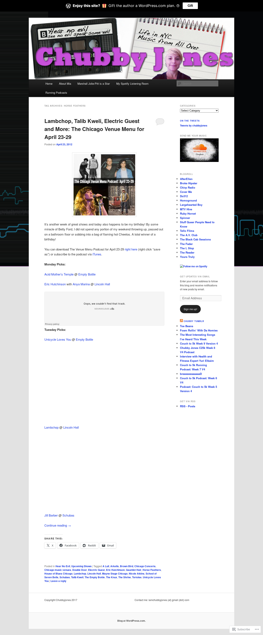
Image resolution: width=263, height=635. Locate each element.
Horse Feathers (152, 570)
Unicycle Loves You (57, 339)
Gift (190, 5)
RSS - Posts (187, 406)
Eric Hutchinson (55, 284)
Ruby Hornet (188, 213)
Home (48, 83)
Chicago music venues (57, 570)
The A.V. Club (188, 235)
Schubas (68, 515)
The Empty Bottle (95, 577)
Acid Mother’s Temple (59, 274)
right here (131, 249)
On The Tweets (190, 120)
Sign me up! (190, 309)
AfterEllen (186, 179)
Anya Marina (81, 284)
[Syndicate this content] (181, 321)
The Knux (111, 577)
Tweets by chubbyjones (193, 125)
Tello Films (187, 231)
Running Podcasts (56, 92)
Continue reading (57, 525)
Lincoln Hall (102, 284)
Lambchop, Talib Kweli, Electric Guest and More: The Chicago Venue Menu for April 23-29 (94, 129)
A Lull (106, 566)
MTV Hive (186, 209)
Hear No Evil (62, 566)
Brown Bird (126, 566)
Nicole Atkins (136, 573)
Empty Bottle (87, 274)
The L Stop (187, 248)
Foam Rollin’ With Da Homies (199, 330)
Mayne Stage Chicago (115, 573)
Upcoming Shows (81, 566)
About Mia (65, 83)
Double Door (79, 570)
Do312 (184, 196)
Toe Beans (186, 326)
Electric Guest (96, 570)
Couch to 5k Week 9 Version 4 (199, 343)
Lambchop (51, 427)
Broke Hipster (188, 183)
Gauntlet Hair (133, 570)
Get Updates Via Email (195, 276)
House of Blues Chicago (58, 573)
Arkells (114, 566)
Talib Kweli (77, 577)
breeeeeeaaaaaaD (191, 374)
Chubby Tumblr (194, 321)
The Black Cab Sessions (195, 239)
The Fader (186, 244)
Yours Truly (187, 257)
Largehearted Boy (191, 205)
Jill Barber (51, 515)
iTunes (96, 254)
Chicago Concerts (145, 566)
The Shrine (124, 577)
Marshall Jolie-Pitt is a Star (93, 83)
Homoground (188, 200)
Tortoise (137, 577)
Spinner (185, 218)
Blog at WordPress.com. (131, 620)
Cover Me (186, 192)
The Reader (187, 252)
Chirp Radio (187, 187)
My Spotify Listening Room (132, 83)
